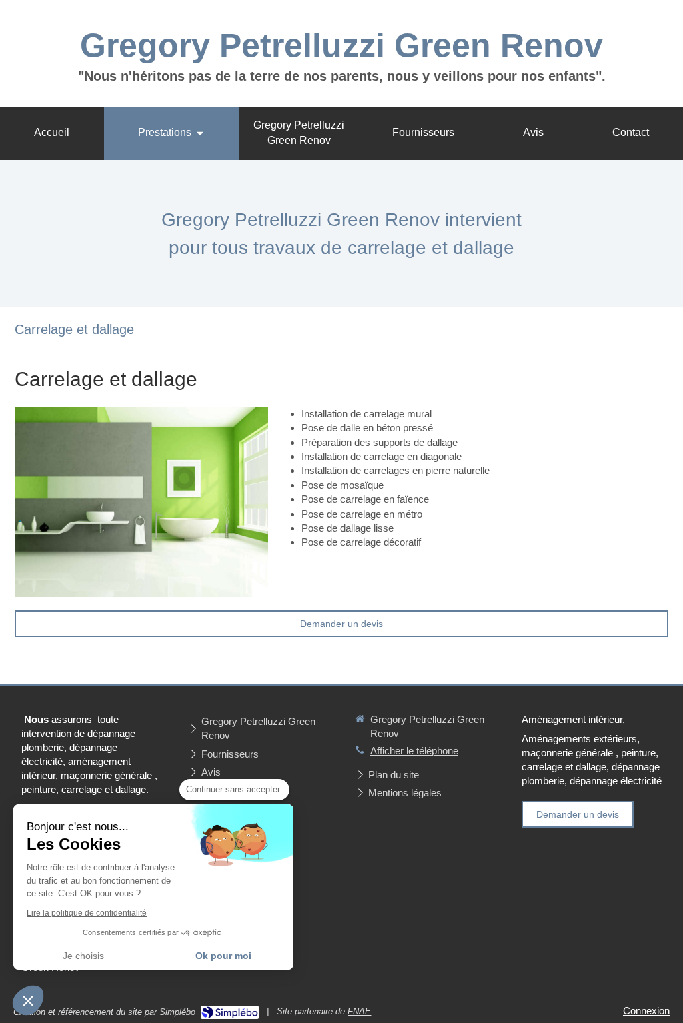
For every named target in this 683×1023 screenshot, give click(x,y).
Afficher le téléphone (414, 750)
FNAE (359, 1011)
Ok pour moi (223, 955)
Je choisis (83, 955)
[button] (28, 1000)
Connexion (646, 1010)
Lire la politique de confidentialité (87, 913)
